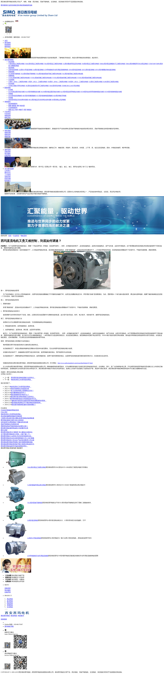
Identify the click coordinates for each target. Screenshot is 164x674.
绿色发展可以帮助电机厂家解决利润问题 (14, 422)
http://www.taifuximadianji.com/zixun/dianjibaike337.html (75, 363)
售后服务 (8, 153)
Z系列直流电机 (13, 69)
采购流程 (8, 151)
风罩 (25, 109)
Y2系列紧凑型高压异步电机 (72, 63)
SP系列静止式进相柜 (59, 99)
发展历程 (8, 176)
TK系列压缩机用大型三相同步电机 (37, 85)
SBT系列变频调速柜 (29, 95)
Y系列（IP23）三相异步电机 (37, 81)
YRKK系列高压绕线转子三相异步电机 (112, 63)
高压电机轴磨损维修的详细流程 (11, 416)
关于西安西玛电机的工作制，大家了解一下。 (16, 434)
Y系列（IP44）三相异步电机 (18, 81)
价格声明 (8, 155)
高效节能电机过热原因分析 (20, 388)
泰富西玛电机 (9, 59)
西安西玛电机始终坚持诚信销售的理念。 (14, 446)
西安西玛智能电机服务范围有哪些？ (24, 404)
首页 (6, 40)
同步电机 (11, 83)
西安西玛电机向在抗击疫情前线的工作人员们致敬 (17, 438)
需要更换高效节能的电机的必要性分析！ (14, 426)
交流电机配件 (12, 107)
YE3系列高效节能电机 (28, 73)
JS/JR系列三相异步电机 (111, 81)
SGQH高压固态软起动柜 (16, 91)
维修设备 (8, 136)
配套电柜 (8, 87)
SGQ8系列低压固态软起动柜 (50, 91)
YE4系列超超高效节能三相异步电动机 (49, 73)
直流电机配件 (12, 103)
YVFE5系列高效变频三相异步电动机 (89, 77)
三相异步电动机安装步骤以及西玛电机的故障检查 (17, 418)
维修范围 (8, 132)
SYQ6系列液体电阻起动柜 (113, 91)
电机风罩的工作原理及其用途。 (21, 379)
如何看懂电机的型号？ (18, 392)
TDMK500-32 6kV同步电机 (71, 85)
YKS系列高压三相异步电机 (53, 63)
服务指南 (29, 5)
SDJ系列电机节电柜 (59, 95)
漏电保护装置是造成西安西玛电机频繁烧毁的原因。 (29, 400)
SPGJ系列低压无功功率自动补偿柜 (40, 99)
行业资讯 (10, 5)
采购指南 (4, 619)
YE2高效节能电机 (14, 73)
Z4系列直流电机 (38, 69)
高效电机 (11, 71)
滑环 (18, 105)
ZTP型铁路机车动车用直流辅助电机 (56, 69)
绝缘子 (21, 109)
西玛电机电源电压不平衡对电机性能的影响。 (27, 402)
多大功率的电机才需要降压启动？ (22, 390)
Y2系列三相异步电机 (96, 81)
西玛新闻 (4, 5)
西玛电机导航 (9, 626)
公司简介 (8, 170)
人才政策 (8, 174)
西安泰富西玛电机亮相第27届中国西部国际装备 (17, 442)
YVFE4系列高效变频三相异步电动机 (64, 77)
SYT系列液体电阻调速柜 (44, 95)
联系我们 (8, 180)
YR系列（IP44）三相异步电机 (57, 81)
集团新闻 (8, 44)
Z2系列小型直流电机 (26, 69)
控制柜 (10, 93)
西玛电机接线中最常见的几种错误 (12, 420)
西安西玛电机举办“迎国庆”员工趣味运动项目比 (16, 432)
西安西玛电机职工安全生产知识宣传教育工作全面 (17, 440)
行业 (4, 412)
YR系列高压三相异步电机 (90, 63)
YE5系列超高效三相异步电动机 (72, 73)
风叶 (16, 109)
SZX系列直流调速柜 (15, 95)
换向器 (22, 105)
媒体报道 (8, 46)
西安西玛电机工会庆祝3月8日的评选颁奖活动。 (17, 436)
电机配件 (8, 101)
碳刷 (9, 105)
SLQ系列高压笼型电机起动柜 (70, 91)
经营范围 (8, 178)
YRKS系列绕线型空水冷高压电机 (137, 63)
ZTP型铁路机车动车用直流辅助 (37, 556)
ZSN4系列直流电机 (75, 69)
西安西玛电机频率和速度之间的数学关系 (14, 428)
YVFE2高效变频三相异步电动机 (19, 77)
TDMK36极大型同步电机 (16, 85)
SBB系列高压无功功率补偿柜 (18, 99)
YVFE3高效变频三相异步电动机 (41, 77)
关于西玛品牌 (9, 168)
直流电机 (11, 67)
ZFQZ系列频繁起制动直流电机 (105, 69)
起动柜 (10, 89)
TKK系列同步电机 (55, 85)
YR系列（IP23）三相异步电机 (78, 81)
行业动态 (8, 113)
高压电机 (11, 61)
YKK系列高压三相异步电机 (34, 63)
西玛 (4, 430)
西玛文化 (8, 172)
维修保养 (8, 115)
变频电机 (11, 75)
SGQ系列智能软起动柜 (32, 91)
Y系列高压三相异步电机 (16, 63)
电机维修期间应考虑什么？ (20, 394)
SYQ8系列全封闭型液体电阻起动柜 (92, 91)
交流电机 (11, 79)
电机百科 (16, 5)
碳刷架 (14, 105)
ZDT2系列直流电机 (88, 69)
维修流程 (8, 134)
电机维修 (23, 5)
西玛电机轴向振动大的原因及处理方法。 (23, 398)
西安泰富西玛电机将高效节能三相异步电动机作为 (17, 444)
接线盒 (29, 109)
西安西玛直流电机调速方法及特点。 (23, 377)
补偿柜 (10, 97)
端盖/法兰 (11, 109)
